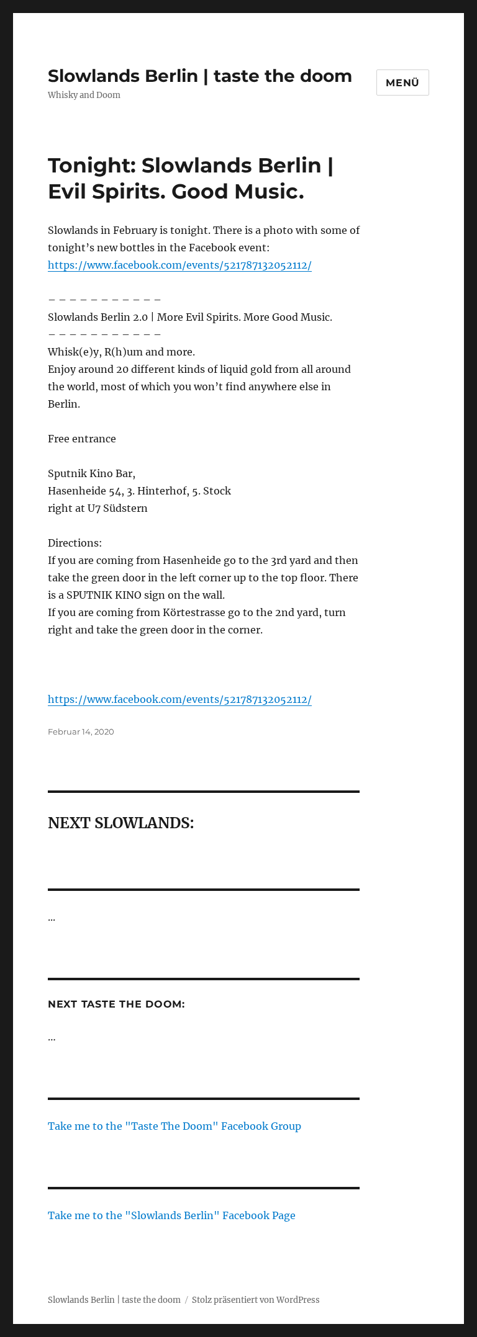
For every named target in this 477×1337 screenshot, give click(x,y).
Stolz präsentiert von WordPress (256, 1300)
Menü (403, 83)
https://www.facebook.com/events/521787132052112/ (180, 265)
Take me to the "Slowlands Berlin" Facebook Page (172, 1215)
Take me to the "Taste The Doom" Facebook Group (174, 1126)
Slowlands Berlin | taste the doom (200, 75)
